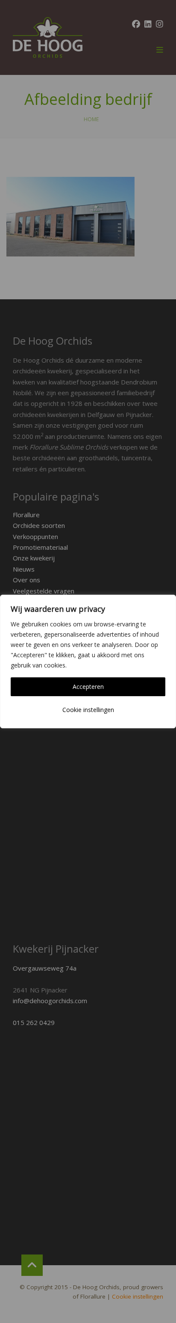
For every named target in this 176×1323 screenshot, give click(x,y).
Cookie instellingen (88, 710)
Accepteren (88, 686)
